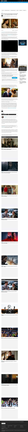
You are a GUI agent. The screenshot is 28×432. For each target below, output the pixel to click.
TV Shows (7, 2)
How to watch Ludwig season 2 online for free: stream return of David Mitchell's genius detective (23, 72)
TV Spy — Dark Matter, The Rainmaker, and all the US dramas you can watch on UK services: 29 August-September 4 (23, 68)
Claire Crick (5, 15)
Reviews (19, 2)
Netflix (17, 10)
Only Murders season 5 (13, 10)
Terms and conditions (4, 425)
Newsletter (17, 30)
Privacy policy (15, 425)
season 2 (10, 34)
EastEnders (21, 10)
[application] (9, 46)
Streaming (10, 2)
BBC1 (2, 111)
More (21, 2)
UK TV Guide (4, 2)
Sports (17, 2)
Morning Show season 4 (7, 10)
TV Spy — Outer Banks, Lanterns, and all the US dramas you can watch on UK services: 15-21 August (23, 79)
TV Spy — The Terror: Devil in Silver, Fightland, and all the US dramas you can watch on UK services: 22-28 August (23, 76)
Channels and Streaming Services (12, 114)
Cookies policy (21, 425)
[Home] (1, 2)
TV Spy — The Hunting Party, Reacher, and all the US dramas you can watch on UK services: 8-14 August (23, 82)
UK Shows (3, 114)
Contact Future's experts (10, 425)
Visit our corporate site (21, 421)
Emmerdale (24, 10)
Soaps (15, 2)
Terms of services (8, 79)
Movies (12, 2)
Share (2, 30)
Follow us (14, 30)
